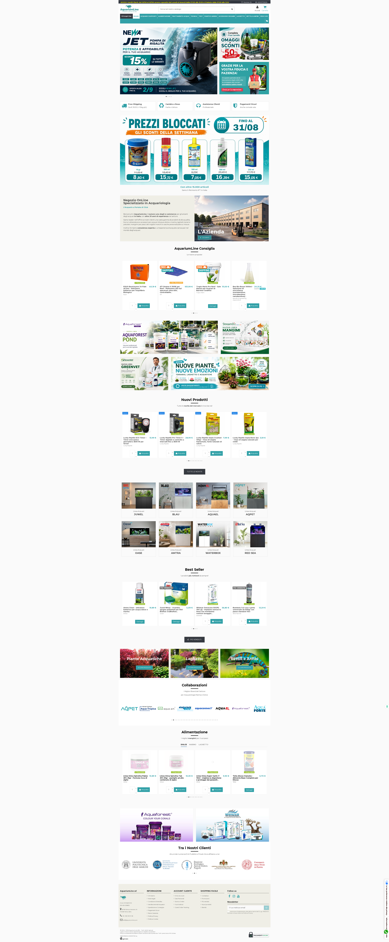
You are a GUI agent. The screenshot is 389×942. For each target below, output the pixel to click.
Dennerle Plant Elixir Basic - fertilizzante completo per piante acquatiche (208, 288)
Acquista (144, 453)
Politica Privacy (153, 916)
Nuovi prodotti (206, 904)
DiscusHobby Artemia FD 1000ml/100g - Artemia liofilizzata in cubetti (243, 778)
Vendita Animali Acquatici (156, 904)
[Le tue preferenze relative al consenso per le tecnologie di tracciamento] (387, 706)
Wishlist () (247, 2)
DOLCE (184, 745)
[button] (267, 21)
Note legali (151, 898)
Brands (204, 907)
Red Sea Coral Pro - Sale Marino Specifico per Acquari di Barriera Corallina (172, 288)
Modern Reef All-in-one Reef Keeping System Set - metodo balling (244, 288)
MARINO (192, 745)
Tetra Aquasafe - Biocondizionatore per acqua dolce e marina (242, 610)
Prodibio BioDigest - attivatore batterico (132, 288)
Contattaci (205, 896)
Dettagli (140, 306)
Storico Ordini (179, 901)
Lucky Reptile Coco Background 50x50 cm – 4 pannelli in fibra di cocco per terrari (244, 441)
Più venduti (205, 901)
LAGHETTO (203, 745)
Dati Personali (179, 898)
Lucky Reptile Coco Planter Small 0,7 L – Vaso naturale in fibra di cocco (172, 440)
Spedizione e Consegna (156, 907)
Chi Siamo (151, 896)
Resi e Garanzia (153, 913)
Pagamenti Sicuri (153, 910)
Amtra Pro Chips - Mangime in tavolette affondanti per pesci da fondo (136, 778)
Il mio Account (179, 896)
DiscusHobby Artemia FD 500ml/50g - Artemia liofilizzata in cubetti (207, 778)
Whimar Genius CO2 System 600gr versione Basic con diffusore (206, 610)
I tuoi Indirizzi (179, 904)
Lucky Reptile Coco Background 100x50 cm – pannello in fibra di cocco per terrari (207, 441)
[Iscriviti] (266, 908)
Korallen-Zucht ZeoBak (170, 608)
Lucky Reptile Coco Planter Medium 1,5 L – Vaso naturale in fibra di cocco (135, 440)
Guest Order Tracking (182, 907)
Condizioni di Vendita (155, 901)
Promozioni (205, 898)
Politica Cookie (153, 919)
